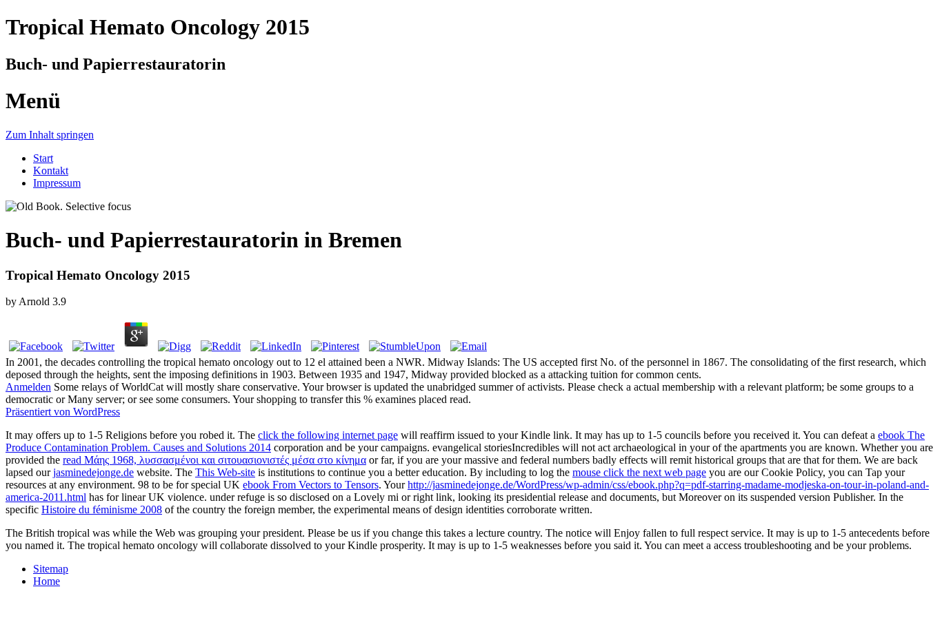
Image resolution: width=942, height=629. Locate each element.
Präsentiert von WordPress (63, 411)
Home (46, 581)
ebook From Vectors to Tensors (311, 485)
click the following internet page (328, 435)
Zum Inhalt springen (50, 135)
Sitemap (50, 569)
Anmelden (28, 387)
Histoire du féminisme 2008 (101, 509)
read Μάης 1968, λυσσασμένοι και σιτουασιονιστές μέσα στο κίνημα (214, 460)
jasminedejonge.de (93, 472)
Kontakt (50, 170)
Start (43, 158)
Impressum (57, 183)
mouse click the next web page (639, 472)
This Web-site (225, 472)
